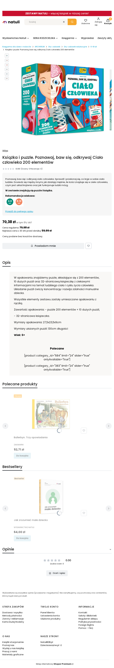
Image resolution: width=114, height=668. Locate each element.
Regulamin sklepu (88, 618)
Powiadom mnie (45, 246)
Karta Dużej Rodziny (13, 621)
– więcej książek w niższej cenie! (57, 13)
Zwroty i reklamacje (13, 618)
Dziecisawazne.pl (50, 645)
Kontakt (83, 612)
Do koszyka (22, 455)
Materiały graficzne (13, 654)
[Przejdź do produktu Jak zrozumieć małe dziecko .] (51, 496)
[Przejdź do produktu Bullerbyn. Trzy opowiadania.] (51, 414)
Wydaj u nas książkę (13, 648)
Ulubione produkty (50, 618)
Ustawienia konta (50, 615)
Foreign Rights (86, 624)
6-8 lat (94, 46)
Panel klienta (47, 612)
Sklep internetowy (53, 664)
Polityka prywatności (90, 621)
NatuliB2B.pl (47, 642)
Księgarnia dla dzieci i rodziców (16, 46)
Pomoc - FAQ (86, 628)
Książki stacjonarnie (13, 642)
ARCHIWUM (40, 46)
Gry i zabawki (54, 46)
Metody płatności (12, 615)
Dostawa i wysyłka (12, 612)
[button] (72, 22)
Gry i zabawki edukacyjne (75, 46)
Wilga (5, 150)
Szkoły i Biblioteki (88, 615)
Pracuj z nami (9, 651)
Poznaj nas (8, 645)
